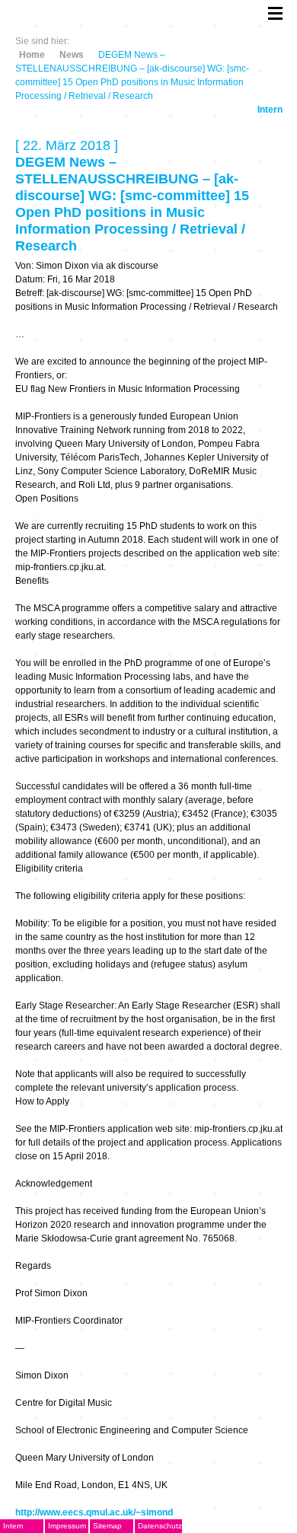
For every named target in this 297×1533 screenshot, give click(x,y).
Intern (270, 109)
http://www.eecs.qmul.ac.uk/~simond (94, 1512)
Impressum (67, 1526)
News (71, 54)
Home (32, 54)
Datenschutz (160, 1526)
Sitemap (107, 1526)
